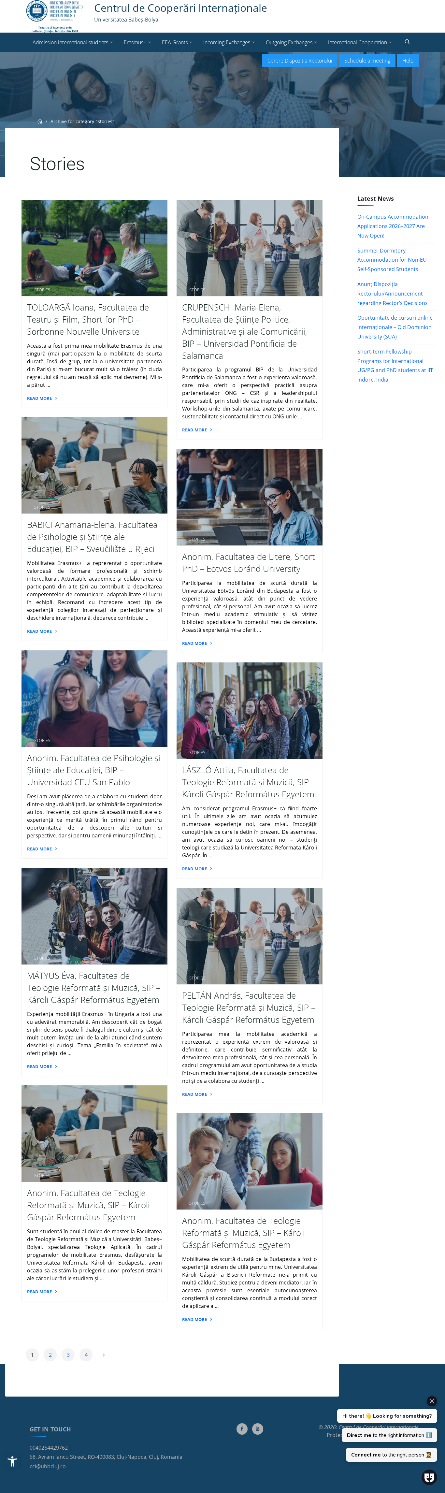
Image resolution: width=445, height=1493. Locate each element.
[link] (12, 1461)
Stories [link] (42, 290)
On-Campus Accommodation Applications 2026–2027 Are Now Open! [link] (392, 226)
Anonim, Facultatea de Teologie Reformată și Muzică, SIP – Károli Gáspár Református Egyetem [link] (88, 1205)
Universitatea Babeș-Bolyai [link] (127, 19)
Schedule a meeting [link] (367, 60)
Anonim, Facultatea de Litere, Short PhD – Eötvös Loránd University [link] (248, 562)
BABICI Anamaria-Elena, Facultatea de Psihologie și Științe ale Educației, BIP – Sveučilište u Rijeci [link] (92, 537)
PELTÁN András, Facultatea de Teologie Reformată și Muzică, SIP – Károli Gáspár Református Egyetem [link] (248, 1007)
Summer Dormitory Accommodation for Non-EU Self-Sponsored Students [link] (392, 260)
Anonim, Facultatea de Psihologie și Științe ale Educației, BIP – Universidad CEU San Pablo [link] (93, 770)
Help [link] (408, 60)
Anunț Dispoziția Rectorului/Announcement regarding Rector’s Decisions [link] (392, 294)
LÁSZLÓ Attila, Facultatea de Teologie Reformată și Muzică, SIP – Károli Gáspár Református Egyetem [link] (248, 782)
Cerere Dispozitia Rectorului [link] (299, 60)
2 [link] (50, 1354)
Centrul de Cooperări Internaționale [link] (180, 8)
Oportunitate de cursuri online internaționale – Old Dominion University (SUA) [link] (395, 327)
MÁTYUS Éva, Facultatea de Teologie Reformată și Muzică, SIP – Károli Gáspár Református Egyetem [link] (93, 988)
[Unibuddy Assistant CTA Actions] (386, 1429)
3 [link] (68, 1354)
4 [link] (86, 1354)
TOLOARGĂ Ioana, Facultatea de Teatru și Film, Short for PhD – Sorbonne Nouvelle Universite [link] (88, 319)
